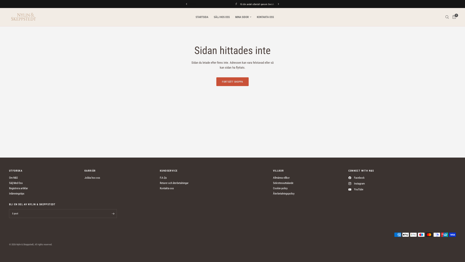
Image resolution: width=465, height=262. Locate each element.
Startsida (202, 17)
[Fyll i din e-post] (113, 213)
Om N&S (13, 177)
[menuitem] (202, 17)
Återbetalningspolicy (283, 193)
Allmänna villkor (281, 177)
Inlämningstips (16, 193)
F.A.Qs (163, 177)
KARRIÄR (90, 170)
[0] (453, 17)
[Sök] (447, 17)
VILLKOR (278, 170)
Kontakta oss (265, 17)
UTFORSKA (15, 170)
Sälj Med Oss (16, 183)
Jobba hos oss (92, 177)
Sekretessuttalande (283, 183)
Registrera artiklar (18, 188)
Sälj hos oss (222, 17)
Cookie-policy (280, 188)
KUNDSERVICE (168, 170)
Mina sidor (242, 17)
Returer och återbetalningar (174, 183)
